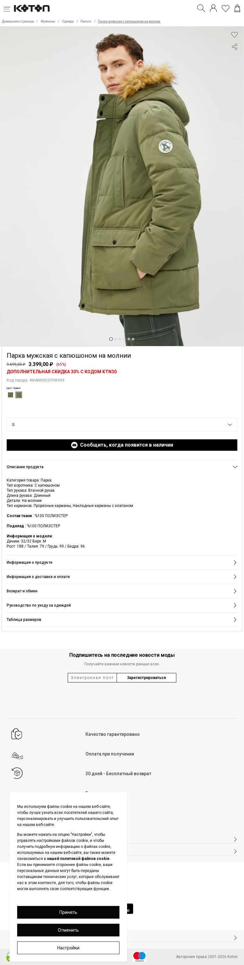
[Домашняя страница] (32, 8)
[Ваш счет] (213, 8)
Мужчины (48, 21)
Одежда (68, 21)
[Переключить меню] (9, 8)
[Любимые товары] (225, 8)
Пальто (85, 21)
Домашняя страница (18, 21)
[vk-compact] (234, 59)
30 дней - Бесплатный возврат (118, 773)
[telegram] (234, 71)
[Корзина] (237, 8)
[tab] (110, 339)
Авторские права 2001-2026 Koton (207, 957)
